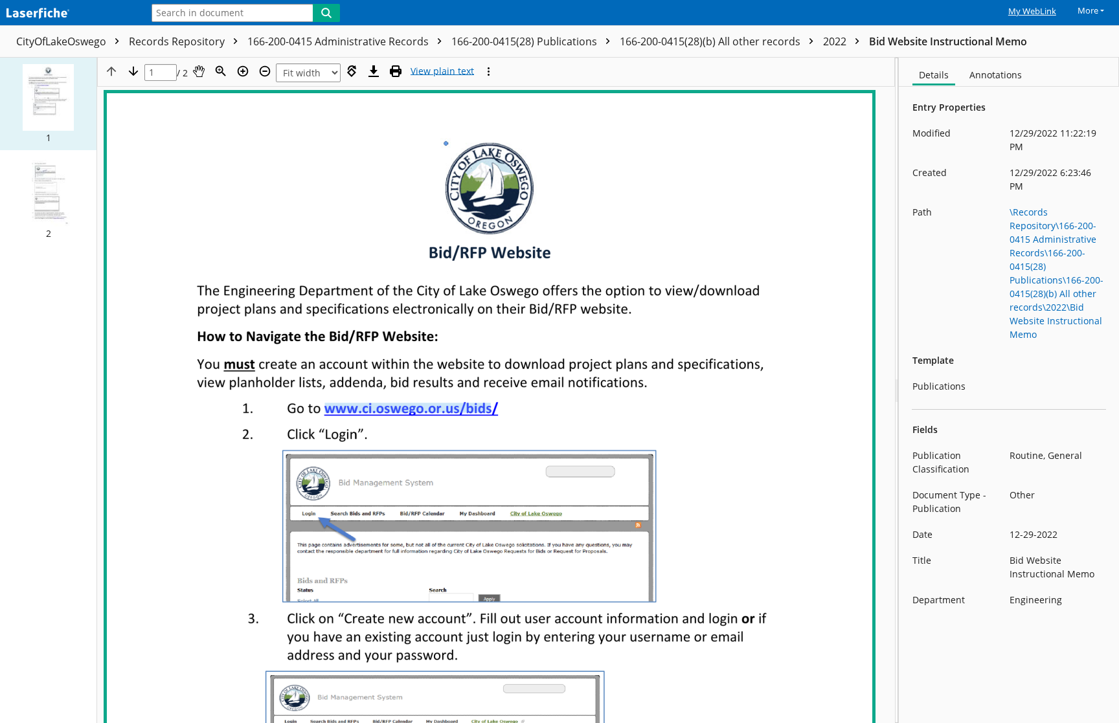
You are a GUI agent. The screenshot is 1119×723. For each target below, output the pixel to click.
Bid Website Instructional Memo (948, 41)
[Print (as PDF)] (396, 71)
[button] (48, 104)
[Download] (374, 71)
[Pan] (199, 71)
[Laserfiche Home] (68, 14)
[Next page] (133, 71)
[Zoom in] (243, 71)
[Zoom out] (265, 71)
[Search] (326, 13)
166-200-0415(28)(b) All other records (711, 41)
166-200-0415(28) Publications (525, 41)
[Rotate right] (352, 71)
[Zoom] (221, 71)
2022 (836, 41)
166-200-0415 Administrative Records (339, 41)
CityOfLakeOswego (62, 41)
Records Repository (178, 41)
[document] (1009, 390)
